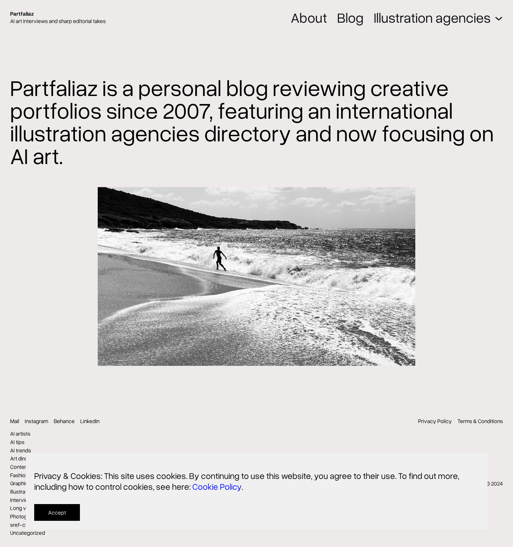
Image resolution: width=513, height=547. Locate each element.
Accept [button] (57, 512)
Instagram (36, 420)
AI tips (17, 441)
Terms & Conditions (480, 420)
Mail (14, 420)
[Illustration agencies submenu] (499, 17)
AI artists (20, 433)
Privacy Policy (435, 420)
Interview (21, 499)
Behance (64, 420)
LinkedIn (89, 420)
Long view (22, 507)
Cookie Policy (216, 486)
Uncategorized (27, 532)
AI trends (20, 450)
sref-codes (24, 524)
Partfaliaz (22, 13)
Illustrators (22, 491)
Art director (23, 458)
